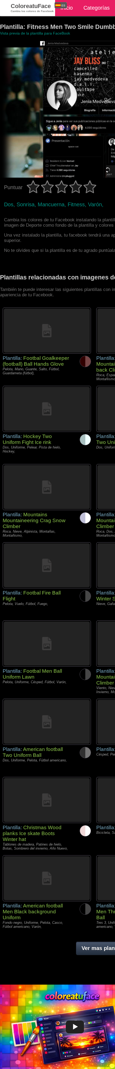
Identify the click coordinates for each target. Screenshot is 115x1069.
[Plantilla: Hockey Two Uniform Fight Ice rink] (47, 409)
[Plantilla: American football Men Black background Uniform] (47, 878)
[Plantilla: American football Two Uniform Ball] (47, 722)
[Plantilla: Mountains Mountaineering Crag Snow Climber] (47, 487)
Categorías (96, 8)
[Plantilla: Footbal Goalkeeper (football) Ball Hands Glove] (47, 331)
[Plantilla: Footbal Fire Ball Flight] (47, 565)
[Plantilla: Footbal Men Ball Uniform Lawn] (47, 644)
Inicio (66, 8)
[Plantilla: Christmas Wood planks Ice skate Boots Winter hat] (47, 800)
